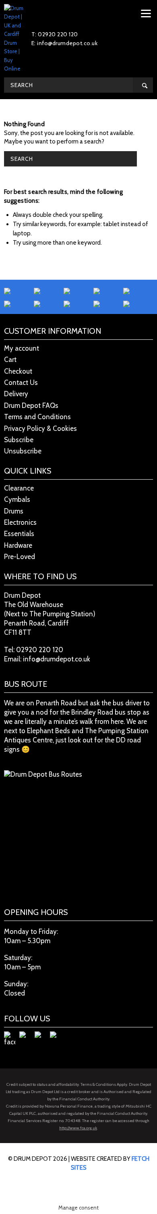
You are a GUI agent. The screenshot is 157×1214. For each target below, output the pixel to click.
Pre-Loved (19, 557)
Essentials (19, 534)
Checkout (18, 371)
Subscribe (18, 440)
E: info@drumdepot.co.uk (64, 43)
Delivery (16, 394)
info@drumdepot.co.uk (56, 659)
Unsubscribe (22, 451)
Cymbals (17, 499)
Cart (10, 359)
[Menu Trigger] (146, 13)
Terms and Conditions (37, 417)
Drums (13, 511)
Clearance (19, 488)
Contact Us (21, 382)
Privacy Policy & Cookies (40, 428)
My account (21, 348)
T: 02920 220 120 (54, 34)
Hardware (18, 545)
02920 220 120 (39, 650)
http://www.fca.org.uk (78, 1128)
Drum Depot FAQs (31, 405)
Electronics (20, 522)
